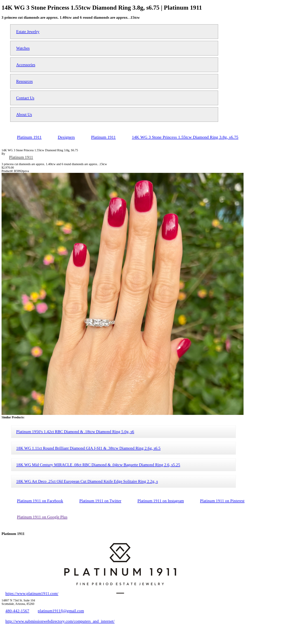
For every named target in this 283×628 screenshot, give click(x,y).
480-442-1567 (17, 611)
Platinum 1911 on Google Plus (42, 517)
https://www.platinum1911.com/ (31, 593)
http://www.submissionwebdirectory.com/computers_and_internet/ (60, 621)
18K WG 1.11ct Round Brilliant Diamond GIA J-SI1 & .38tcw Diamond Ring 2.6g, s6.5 (88, 448)
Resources (24, 81)
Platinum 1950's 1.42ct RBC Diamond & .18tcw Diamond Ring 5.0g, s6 (75, 431)
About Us (24, 114)
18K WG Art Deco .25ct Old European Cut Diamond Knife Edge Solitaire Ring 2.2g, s (87, 481)
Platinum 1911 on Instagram (160, 501)
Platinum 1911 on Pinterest (222, 501)
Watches (23, 48)
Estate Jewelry (27, 31)
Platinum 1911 (21, 157)
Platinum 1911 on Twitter (100, 501)
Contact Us (25, 98)
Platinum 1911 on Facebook (40, 501)
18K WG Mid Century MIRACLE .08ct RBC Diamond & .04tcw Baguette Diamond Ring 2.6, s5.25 (98, 464)
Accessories (25, 64)
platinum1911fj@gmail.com (61, 611)
